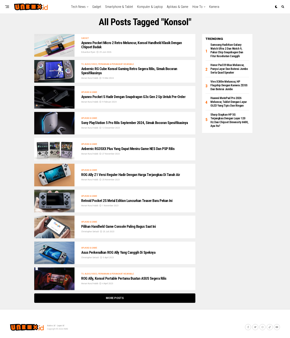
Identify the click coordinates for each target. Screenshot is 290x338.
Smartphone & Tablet (119, 7)
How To (197, 7)
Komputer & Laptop (150, 7)
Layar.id (60, 325)
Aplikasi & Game (177, 7)
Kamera (214, 7)
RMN (66, 329)
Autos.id (51, 325)
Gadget (96, 7)
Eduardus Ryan (88, 52)
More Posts (115, 298)
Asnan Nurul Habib (89, 78)
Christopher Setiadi (90, 231)
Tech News (78, 7)
